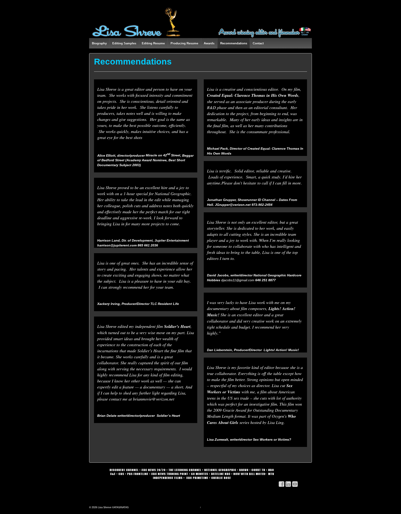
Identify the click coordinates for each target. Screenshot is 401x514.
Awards (209, 43)
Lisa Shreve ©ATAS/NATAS (113, 507)
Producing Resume (184, 43)
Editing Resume (153, 43)
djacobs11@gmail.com (237, 280)
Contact (258, 43)
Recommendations (233, 43)
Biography (99, 43)
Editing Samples (124, 43)
